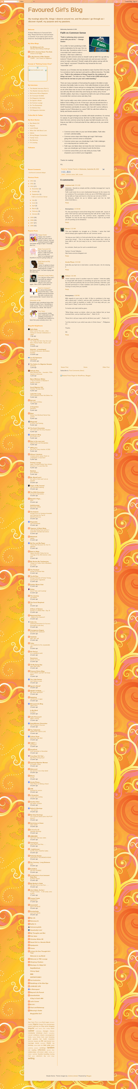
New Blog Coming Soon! (37, 758)
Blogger (88, 1076)
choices (52, 1031)
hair (41, 1039)
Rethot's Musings (36, 808)
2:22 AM (73, 228)
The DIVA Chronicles (37, 492)
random (50, 1047)
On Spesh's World (35, 100)
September (36, 194)
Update (32, 538)
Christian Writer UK (36, 939)
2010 (32, 186)
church (45, 1033)
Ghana (40, 1022)
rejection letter (50, 1050)
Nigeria (35, 1024)
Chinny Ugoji (34, 971)
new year (46, 1045)
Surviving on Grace (36, 823)
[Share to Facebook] (68, 172)
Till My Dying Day (36, 665)
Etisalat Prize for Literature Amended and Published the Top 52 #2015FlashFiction (41, 515)
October (35, 191)
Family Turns (34, 138)
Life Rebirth (33, 597)
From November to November (38, 751)
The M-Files (34, 576)
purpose (36, 1048)
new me (40, 1045)
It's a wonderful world (36, 653)
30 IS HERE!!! (34, 472)
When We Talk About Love (38, 130)
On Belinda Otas (35, 108)
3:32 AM (73, 276)
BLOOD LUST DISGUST (37, 632)
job (39, 1041)
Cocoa (32, 948)
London (30, 1024)
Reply (67, 203)
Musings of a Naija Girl (38, 965)
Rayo (32, 413)
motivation (42, 1043)
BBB (31, 974)
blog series (44, 1026)
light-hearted (47, 1041)
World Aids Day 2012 (36, 738)
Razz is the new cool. (37, 441)
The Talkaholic (35, 730)
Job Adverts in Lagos (36, 699)
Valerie (32, 133)
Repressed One (35, 615)
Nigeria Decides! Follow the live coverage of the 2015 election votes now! (40, 554)
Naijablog (33, 697)
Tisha (32, 643)
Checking (33, 366)
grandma (35, 1039)
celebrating (38, 1031)
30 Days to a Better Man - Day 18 (40, 610)
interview (30, 1041)
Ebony (32, 776)
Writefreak (33, 536)
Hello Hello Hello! (35, 666)
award (30, 1026)
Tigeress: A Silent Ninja (38, 528)
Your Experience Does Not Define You (41, 395)
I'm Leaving (33, 142)
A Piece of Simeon (36, 609)
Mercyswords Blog (36, 704)
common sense (70, 174)
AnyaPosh (33, 749)
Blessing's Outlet (36, 1010)
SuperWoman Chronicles (38, 723)
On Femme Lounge (36, 103)
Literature (52, 1022)
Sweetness (34, 658)
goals (29, 1039)
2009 (32, 217)
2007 (32, 223)
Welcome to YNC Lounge (38, 959)
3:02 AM (77, 262)
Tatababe (33, 637)
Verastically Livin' (36, 930)
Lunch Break (34, 128)
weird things (50, 1056)
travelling (46, 1054)
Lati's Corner (34, 1001)
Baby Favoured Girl (44, 249)
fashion (34, 1037)
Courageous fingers (37, 630)
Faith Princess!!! (36, 717)
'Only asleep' (34, 825)
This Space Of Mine (36, 402)
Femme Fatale (35, 898)
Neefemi (33, 471)
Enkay (32, 589)
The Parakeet (34, 570)
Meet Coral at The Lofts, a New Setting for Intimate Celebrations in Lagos (40, 332)
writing (31, 1058)
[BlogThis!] (64, 172)
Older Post (106, 367)
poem (52, 1045)
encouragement (49, 1035)
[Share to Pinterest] (70, 172)
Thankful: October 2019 (37, 389)
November (35, 189)
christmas (39, 1033)
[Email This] (62, 172)
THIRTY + (33, 743)
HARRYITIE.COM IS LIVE (38, 731)
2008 (32, 220)
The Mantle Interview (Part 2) (39, 91)
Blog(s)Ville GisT (36, 1013)
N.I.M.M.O (33, 869)
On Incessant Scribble (37, 96)
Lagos (47, 1022)
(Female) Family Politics (46, 275)
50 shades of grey (35, 764)
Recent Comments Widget (38, 172)
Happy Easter (42, 235)
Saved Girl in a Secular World (40, 942)
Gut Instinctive (35, 980)
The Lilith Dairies (36, 679)
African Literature (36, 454)
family (30, 1037)
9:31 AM (77, 185)
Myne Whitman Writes (37, 379)
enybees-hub (69, 185)
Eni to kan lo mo (35, 436)
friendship (51, 1037)
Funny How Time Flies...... (38, 844)
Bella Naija (33, 329)
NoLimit (33, 400)
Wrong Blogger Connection (38, 135)
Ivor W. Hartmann (36, 357)
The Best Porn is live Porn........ (39, 885)
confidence (36, 1035)
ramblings (42, 1048)
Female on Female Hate (37, 571)
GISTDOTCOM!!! (35, 977)
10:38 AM (77, 209)
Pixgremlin (33, 522)
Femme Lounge (35, 462)
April (33, 205)
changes (45, 1031)
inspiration (51, 1039)
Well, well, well (34, 638)
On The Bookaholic (36, 105)
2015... (32, 500)
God (43, 1022)
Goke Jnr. (33, 622)
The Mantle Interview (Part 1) (39, 88)
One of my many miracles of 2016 (40, 449)
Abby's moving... (35, 718)
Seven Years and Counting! (38, 591)
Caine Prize (34, 1022)
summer (34, 1054)
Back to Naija (34, 551)
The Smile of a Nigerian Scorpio (41, 364)
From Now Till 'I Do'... (37, 756)
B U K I (32, 1004)
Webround (33, 769)
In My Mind (34, 710)
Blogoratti (33, 421)
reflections (41, 1050)
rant (29, 1050)
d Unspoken (34, 407)
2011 (32, 183)
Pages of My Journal (37, 485)
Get (30, 172)
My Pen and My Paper (37, 543)
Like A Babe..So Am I (37, 890)
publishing (30, 1048)
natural (35, 1045)
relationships (32, 1052)
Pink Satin (33, 936)
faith (77, 174)
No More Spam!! (35, 878)
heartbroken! (33, 900)
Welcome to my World (37, 956)
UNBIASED (33, 836)
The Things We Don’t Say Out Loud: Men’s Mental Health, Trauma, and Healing (40, 342)
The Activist (34, 512)
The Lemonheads (35, 523)
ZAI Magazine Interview (37, 110)
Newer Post (64, 367)
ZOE (31, 789)
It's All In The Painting (36, 423)
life (31, 604)
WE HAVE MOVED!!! (36, 692)
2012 (32, 181)
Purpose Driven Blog (37, 671)
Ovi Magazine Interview (37, 98)
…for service (34, 810)
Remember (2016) (35, 507)
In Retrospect (35, 989)
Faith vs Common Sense (39, 197)
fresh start (44, 1037)
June (34, 203)
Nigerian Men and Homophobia (39, 443)
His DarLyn (34, 651)
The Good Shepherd (37, 602)
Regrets (32, 125)
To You (32, 777)
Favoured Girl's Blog (55, 9)
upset (33, 1056)
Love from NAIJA (35, 913)
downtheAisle (35, 995)
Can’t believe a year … (37, 681)
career (31, 1030)
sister (46, 1052)
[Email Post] (103, 169)
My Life (32, 918)
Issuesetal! (34, 905)
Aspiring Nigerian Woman (39, 762)
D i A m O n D (34, 829)
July (33, 200)
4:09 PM (77, 295)
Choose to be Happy (36, 53)
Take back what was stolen (38, 838)
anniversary (50, 1024)
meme (37, 1043)
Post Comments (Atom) (76, 370)
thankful (40, 1054)
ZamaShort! (33, 359)
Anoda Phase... (35, 782)
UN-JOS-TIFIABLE (35, 870)
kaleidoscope (35, 505)
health (45, 1039)
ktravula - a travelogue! (38, 349)
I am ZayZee (34, 339)
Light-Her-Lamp (35, 394)
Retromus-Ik (34, 921)
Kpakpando (34, 945)
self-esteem (40, 1052)
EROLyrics (33, 448)
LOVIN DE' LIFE (35, 986)
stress (30, 1054)
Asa (29, 1022)
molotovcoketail (73, 1076)
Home (85, 367)
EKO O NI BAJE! (35, 906)
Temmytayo (34, 843)
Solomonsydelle (35, 927)
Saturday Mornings (35, 831)
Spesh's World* (35, 686)
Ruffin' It (33, 924)
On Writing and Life (37, 47)
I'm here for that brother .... (38, 494)
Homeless (33, 408)
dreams (42, 1035)
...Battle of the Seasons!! (37, 617)
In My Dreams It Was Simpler (40, 56)
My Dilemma (34, 140)
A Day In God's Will (36, 998)
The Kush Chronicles (37, 428)
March (34, 208)
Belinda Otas (34, 371)
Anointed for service (36, 790)
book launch (38, 1028)
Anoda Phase (69, 262)
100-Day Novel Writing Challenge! (40, 49)
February (35, 211)
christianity (31, 1033)
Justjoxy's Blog (35, 435)
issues (81, 174)
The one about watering (37, 487)
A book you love (35, 660)
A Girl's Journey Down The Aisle (41, 52)
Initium (67, 276)
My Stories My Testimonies (39, 561)
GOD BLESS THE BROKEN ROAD (40, 857)
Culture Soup (34, 736)
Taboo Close (33, 705)
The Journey (34, 596)
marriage (31, 1043)
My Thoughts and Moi (37, 933)
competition (51, 1033)
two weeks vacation (36, 803)
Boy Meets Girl (34, 123)
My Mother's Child (36, 883)
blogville (31, 1028)
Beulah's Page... (35, 499)
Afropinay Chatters (36, 962)
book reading (46, 1028)
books (52, 1028)
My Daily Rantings (36, 815)
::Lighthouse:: (35, 849)
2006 (32, 225)
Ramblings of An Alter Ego (39, 983)
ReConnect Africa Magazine (39, 93)
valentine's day (41, 1056)
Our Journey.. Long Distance (40, 862)
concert (30, 1035)
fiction (38, 1037)
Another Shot (34, 802)
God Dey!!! (33, 744)
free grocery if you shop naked (39, 771)
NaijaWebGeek (35, 968)
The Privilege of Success (37, 725)
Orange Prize (42, 1024)
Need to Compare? (44, 288)
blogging (51, 1026)
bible (40, 1026)
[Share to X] (66, 172)
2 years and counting (36, 797)
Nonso (67, 228)
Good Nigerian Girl (36, 387)
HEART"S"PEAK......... (37, 691)
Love (31, 864)
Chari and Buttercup (37, 1007)
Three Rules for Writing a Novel (39, 784)
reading (34, 1050)
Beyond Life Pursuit (37, 992)
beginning (35, 1026)
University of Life (35, 300)
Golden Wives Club (36, 584)
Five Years (41, 311)
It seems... (33, 712)
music (49, 1043)
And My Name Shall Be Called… (39, 851)
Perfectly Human (36, 856)
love (53, 1041)
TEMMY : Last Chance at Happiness (41, 58)
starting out (51, 1052)
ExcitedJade (34, 911)
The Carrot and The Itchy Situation (40, 430)
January (35, 214)
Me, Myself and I (35, 477)
